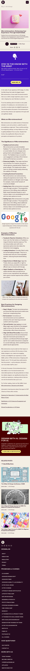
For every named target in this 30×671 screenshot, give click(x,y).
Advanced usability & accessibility (12, 582)
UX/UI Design (8, 6)
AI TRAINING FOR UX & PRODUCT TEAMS (12, 614)
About (4, 553)
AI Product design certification (11, 590)
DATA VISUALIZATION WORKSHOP (10, 619)
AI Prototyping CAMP (8, 593)
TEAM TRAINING (6, 656)
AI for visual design (8, 585)
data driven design (7, 596)
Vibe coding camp (7, 608)
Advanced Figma (7, 579)
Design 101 (4, 611)
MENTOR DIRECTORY (7, 668)
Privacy (4, 562)
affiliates (5, 665)
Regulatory (5, 559)
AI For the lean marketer (9, 625)
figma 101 (4, 631)
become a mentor (7, 659)
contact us (5, 648)
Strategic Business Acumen (10, 605)
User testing (17, 324)
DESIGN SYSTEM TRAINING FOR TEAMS (12, 622)
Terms (4, 565)
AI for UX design (6, 588)
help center (5, 645)
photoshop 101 (6, 634)
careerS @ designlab (8, 662)
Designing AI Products (8, 599)
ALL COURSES (5, 637)
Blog (2, 6)
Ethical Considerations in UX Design (10, 407)
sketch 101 (5, 628)
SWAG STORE (5, 556)
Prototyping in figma (8, 602)
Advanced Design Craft (9, 576)
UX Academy (5, 573)
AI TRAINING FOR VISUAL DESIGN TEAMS (12, 616)
